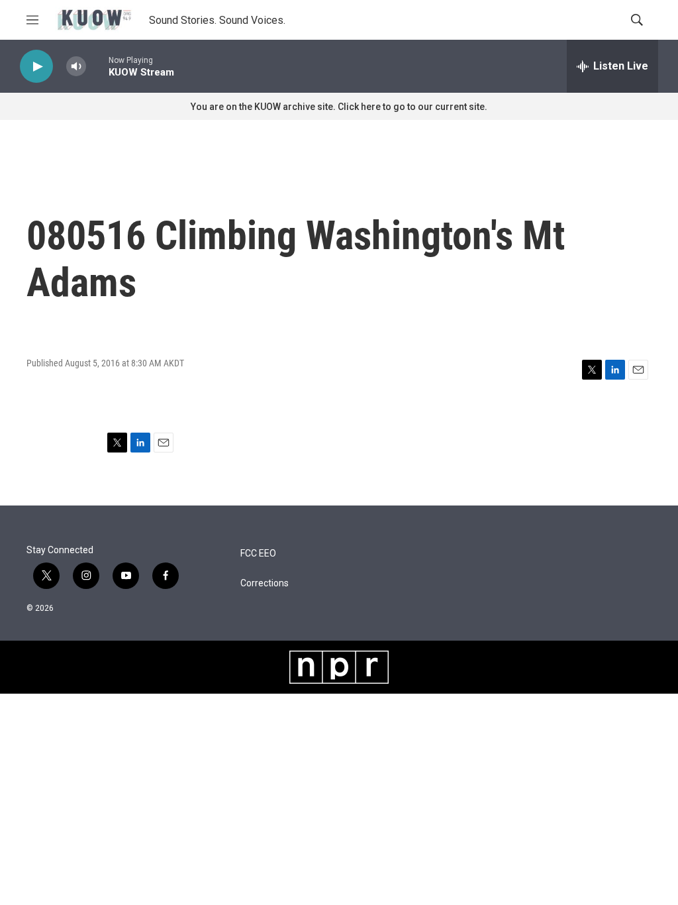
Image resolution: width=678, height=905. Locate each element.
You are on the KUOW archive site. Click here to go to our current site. (339, 106)
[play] (36, 66)
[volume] (76, 66)
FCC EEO (258, 554)
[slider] (97, 66)
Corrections (264, 583)
